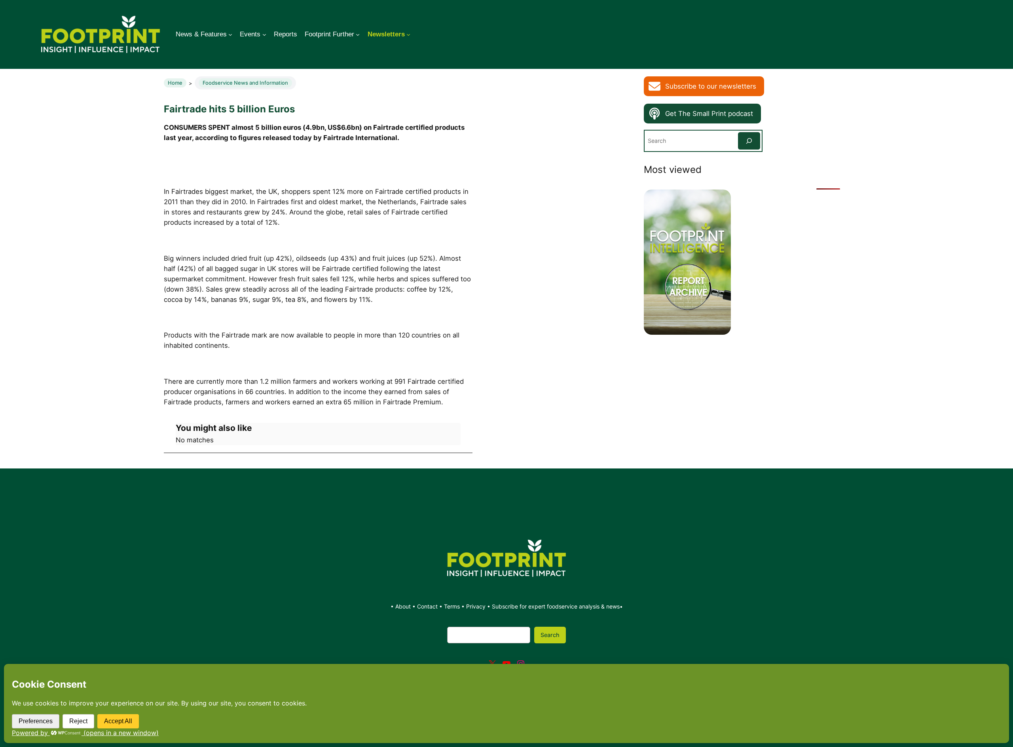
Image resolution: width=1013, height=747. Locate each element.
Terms (452, 606)
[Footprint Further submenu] (358, 34)
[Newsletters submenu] (408, 34)
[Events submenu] (264, 34)
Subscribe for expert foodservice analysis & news (556, 606)
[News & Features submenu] (230, 34)
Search (550, 634)
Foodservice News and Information (245, 83)
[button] (704, 86)
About (403, 606)
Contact (428, 606)
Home (175, 83)
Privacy (476, 606)
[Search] (749, 140)
